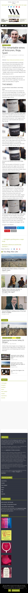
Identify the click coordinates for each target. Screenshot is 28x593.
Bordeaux (3, 387)
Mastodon (3, 473)
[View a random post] (25, 25)
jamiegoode (15, 55)
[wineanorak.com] (2, 25)
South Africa (4, 395)
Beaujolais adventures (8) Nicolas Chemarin (11, 245)
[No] (26, 588)
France (2, 487)
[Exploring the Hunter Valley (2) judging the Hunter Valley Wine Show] (5, 354)
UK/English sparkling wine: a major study (13, 240)
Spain (9, 45)
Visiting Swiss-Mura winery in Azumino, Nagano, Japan (13, 269)
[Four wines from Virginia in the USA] (5, 369)
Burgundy (3, 385)
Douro (2, 389)
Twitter (13, 471)
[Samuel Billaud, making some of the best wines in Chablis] (14, 297)
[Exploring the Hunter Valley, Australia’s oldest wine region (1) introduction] (5, 362)
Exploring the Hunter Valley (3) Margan (13, 341)
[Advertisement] (14, 415)
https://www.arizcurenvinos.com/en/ (15, 60)
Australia (4, 337)
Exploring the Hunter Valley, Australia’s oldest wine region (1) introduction (18, 364)
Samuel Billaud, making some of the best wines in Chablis (14, 311)
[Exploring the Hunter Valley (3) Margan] (14, 323)
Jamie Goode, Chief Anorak (7, 502)
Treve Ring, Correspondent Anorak (8, 504)
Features (4, 45)
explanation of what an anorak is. (13, 450)
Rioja (4, 56)
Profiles (18, 337)
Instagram (18, 471)
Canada (3, 393)
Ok (9, 590)
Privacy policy (15, 590)
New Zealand (4, 391)
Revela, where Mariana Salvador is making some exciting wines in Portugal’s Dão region (12, 290)
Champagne (4, 383)
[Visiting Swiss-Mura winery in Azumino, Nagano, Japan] (14, 255)
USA (2, 491)
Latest (14, 337)
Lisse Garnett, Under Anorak (7, 506)
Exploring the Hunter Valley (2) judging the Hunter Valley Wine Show (17, 357)
